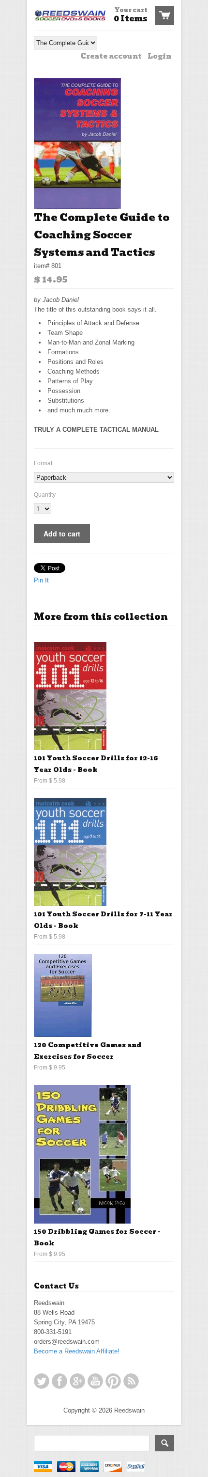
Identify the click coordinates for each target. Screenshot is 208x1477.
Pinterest (113, 1381)
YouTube (95, 1381)
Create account (111, 56)
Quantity (45, 494)
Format (43, 463)
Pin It (41, 580)
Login (159, 56)
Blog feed (131, 1381)
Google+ (77, 1381)
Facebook (59, 1381)
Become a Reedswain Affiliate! (76, 1351)
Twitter (41, 1381)
